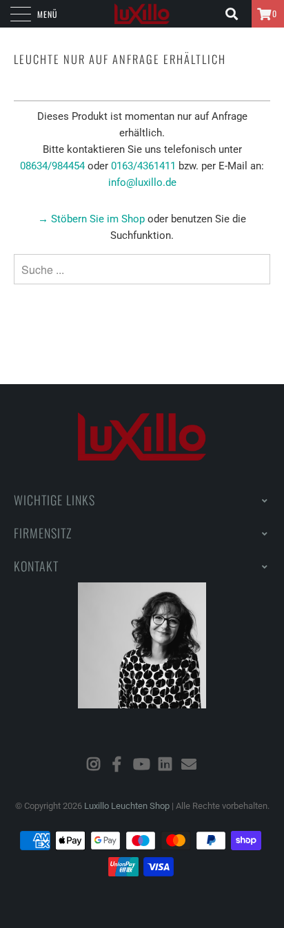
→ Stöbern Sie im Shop (91, 219)
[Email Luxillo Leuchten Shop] (189, 764)
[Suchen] (236, 14)
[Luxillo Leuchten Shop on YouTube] (141, 764)
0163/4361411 (143, 166)
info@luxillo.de (142, 182)
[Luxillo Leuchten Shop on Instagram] (93, 764)
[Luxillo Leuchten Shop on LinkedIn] (165, 764)
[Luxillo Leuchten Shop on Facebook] (117, 764)
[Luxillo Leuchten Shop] (142, 14)
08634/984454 (52, 166)
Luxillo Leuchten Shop (127, 806)
